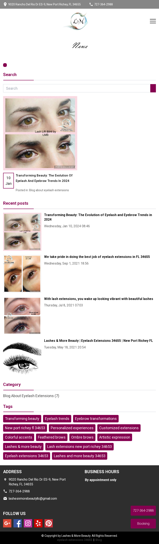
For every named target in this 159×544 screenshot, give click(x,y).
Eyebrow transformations (96, 418)
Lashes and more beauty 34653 (79, 456)
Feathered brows (52, 437)
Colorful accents (18, 437)
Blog (98, 540)
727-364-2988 (103, 4)
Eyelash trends (57, 418)
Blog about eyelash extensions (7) (31, 396)
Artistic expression (114, 437)
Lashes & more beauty (23, 446)
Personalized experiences (72, 428)
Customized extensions (119, 428)
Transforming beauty (22, 418)
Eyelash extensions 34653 (26, 456)
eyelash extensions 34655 (75, 540)
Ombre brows (82, 437)
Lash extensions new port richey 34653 (79, 446)
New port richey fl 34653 (25, 428)
